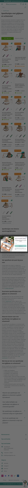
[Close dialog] (26, 237)
